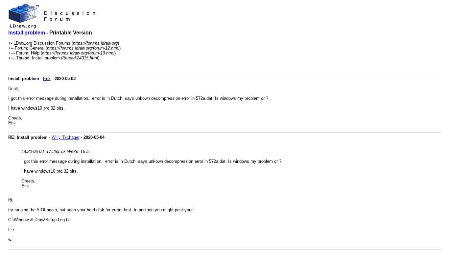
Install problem (26, 32)
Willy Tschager (66, 137)
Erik (47, 78)
